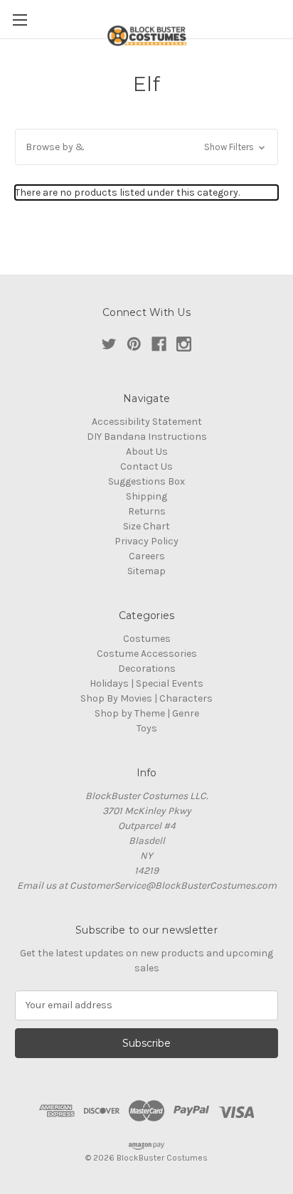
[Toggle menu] (19, 19)
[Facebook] (158, 344)
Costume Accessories (147, 654)
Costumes (147, 639)
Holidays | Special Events (146, 683)
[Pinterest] (134, 344)
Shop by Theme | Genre (147, 713)
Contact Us (146, 466)
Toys (147, 728)
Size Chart (146, 526)
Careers (147, 556)
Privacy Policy (146, 541)
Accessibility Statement (147, 422)
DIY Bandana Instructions (147, 436)
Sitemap (146, 571)
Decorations (147, 668)
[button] (146, 147)
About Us (147, 451)
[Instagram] (183, 344)
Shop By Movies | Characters (146, 698)
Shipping (146, 496)
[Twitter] (109, 344)
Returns (147, 511)
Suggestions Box (146, 481)
